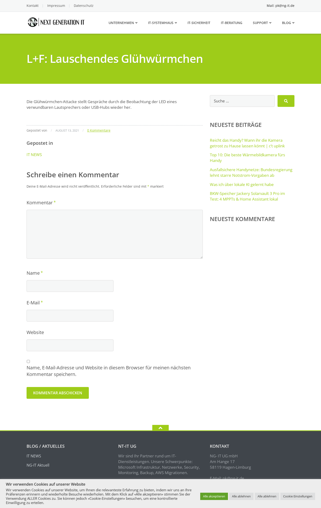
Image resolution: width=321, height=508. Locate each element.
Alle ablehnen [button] (241, 496)
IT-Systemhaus (160, 22)
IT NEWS (34, 154)
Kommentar (40, 202)
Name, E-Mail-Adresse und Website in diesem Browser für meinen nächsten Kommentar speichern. (109, 370)
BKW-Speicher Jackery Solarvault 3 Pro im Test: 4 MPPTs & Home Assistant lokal (247, 196)
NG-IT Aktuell (38, 465)
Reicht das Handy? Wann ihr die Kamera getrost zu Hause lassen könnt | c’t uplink (247, 143)
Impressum (56, 5)
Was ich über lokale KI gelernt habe (242, 184)
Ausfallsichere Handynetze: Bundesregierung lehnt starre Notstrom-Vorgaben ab (251, 172)
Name (33, 273)
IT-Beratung (231, 22)
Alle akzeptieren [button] (214, 496)
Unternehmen (121, 22)
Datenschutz (84, 5)
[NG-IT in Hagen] (57, 21)
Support (260, 22)
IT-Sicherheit (199, 22)
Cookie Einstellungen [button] (297, 496)
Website (35, 332)
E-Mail (33, 302)
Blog (286, 22)
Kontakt (33, 5)
